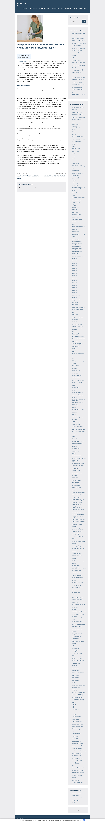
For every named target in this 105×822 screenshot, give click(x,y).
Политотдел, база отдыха (77, 597)
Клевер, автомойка (76, 470)
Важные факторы (23, 57)
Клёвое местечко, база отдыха (78, 472)
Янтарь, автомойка (76, 780)
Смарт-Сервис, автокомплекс (78, 685)
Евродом (74, 444)
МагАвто (74, 490)
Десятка (73, 434)
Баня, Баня (74, 368)
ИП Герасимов (75, 460)
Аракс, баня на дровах (77, 333)
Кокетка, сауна (75, 477)
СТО (73, 707)
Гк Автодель (74, 419)
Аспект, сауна (75, 341)
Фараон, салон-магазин (77, 748)
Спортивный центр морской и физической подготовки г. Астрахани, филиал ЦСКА (78, 694)
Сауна (73, 646)
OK (83, 820)
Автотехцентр (75, 305)
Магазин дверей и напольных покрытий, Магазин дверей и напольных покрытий (78, 494)
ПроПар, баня (75, 607)
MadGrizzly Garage (75, 177)
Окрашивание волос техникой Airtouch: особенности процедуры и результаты (78, 35)
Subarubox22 (74, 192)
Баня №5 (74, 363)
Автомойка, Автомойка (77, 239)
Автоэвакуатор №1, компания (78, 307)
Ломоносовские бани (76, 487)
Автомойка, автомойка (77, 248)
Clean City (74, 146)
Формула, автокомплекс (77, 758)
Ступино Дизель (75, 719)
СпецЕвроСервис (76, 690)
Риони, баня (74, 628)
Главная (25, 8)
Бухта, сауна (74, 383)
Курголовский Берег (76, 483)
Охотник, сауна (75, 583)
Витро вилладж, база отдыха (78, 402)
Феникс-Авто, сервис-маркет (78, 750)
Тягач (73, 731)
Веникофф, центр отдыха (77, 392)
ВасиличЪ (74, 389)
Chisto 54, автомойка (76, 141)
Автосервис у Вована (76, 295)
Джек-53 (73, 436)
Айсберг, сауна (75, 314)
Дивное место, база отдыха (78, 441)
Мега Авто (74, 517)
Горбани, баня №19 (76, 424)
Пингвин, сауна (75, 590)
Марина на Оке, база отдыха (78, 512)
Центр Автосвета (75, 763)
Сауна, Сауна (75, 650)
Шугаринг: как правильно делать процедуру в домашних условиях (78, 94)
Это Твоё (74, 773)
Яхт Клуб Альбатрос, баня (77, 782)
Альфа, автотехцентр (76, 322)
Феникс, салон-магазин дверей (79, 751)
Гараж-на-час (75, 416)
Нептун (73, 560)
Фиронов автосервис (76, 755)
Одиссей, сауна (75, 573)
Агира (73, 312)
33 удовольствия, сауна (77, 112)
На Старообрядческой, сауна (78, 548)
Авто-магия (74, 209)
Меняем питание (55, 8)
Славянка (74, 684)
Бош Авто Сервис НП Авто (78, 380)
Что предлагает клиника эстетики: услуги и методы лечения (77, 89)
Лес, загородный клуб (76, 485)
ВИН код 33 (74, 397)
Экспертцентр (75, 768)
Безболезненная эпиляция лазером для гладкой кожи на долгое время (78, 40)
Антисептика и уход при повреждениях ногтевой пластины (77, 53)
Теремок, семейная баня (77, 726)
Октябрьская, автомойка (77, 577)
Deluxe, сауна (75, 149)
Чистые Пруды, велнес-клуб (78, 767)
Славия (73, 682)
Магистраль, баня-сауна (77, 507)
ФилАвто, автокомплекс (77, 753)
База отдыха (74, 348)
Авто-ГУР (74, 205)
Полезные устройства (66, 8)
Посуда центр (75, 602)
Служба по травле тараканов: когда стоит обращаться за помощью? (78, 79)
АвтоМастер (74, 229)
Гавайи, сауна (75, 412)
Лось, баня (74, 489)
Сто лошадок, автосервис (77, 712)
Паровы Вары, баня (76, 585)
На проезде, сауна (76, 544)
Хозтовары (74, 762)
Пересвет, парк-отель (76, 589)
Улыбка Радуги (75, 738)
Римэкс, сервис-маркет (77, 626)
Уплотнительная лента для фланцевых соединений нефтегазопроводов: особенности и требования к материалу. (78, 72)
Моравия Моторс (75, 533)
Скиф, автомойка (75, 673)
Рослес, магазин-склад (77, 633)
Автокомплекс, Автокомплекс (78, 226)
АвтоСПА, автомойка (76, 299)
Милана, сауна (75, 522)
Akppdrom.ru (74, 126)
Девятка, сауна (75, 433)
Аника (73, 331)
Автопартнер (75, 253)
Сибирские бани (75, 668)
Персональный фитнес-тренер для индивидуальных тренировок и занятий (79, 45)
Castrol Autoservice (76, 138)
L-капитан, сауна (75, 175)
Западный (74, 453)
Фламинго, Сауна (75, 756)
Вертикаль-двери (76, 394)
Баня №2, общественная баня (78, 361)
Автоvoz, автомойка (76, 214)
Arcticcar (74, 129)
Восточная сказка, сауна (77, 411)
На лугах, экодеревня (76, 539)
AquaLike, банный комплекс (78, 127)
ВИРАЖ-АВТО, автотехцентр (78, 399)
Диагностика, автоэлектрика (78, 439)
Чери (73, 765)
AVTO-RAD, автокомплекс (77, 136)
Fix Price (73, 153)
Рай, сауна (74, 609)
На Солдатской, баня (76, 546)
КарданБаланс (75, 466)
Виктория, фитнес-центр (77, 395)
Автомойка (74, 238)
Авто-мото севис (75, 210)
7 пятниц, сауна (75, 122)
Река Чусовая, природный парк (79, 611)
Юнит (73, 778)
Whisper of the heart (76, 202)
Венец (73, 390)
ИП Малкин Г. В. (75, 461)
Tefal (73, 194)
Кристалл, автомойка (76, 478)
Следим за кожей (33, 8)
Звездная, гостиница (76, 456)
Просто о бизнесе (83, 8)
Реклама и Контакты (76, 612)
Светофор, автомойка (77, 656)
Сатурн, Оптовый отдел (77, 645)
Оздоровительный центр (77, 575)
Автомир (74, 233)
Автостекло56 (75, 302)
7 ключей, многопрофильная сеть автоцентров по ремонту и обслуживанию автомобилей (78, 116)
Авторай (74, 255)
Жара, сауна (74, 450)
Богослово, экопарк (76, 377)
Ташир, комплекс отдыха (77, 724)
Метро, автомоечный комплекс (78, 519)
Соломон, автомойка (76, 687)
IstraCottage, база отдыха (77, 173)
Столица (74, 714)
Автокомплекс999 (76, 227)
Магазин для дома (76, 497)
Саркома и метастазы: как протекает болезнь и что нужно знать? (78, 84)
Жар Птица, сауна (76, 448)
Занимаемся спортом (44, 8)
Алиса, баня (74, 321)
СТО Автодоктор (75, 709)
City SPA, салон (75, 144)
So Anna (73, 190)
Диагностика (74, 438)
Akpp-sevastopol (75, 124)
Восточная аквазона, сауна (78, 409)
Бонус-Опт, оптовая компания (78, 378)
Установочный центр (76, 741)
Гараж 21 (74, 414)
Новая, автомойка (76, 565)
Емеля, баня (74, 446)
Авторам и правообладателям (78, 256)
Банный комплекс (76, 355)
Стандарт (74, 704)
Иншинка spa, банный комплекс (79, 458)
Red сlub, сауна (75, 185)
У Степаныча (75, 736)
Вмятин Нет (74, 404)
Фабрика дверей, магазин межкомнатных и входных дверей (77, 745)
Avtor (18, 51)
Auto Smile (74, 131)
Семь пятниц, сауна (76, 663)
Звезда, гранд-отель (76, 455)
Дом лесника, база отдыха (77, 443)
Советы (75, 8)
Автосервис (74, 258)
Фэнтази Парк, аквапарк (77, 760)
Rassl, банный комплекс (77, 183)
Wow (73, 204)
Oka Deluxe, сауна (75, 178)
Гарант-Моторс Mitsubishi (77, 417)
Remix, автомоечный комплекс (78, 187)
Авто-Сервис (75, 212)
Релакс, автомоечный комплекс (79, 614)
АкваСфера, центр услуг (77, 317)
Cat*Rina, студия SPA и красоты (78, 139)
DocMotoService (75, 151)
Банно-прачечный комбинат (78, 353)
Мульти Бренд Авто (76, 534)
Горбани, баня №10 (76, 422)
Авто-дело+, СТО (75, 207)
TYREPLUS (74, 195)
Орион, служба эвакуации (77, 582)
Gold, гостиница (75, 163)
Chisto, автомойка (76, 143)
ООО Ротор (74, 580)
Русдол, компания (76, 638)
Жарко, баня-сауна (76, 451)
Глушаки (74, 421)
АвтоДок (74, 224)
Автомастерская (75, 231)
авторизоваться (42, 187)
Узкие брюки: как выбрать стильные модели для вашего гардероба (78, 65)
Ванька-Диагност (75, 387)
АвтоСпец (74, 300)
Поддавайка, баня (76, 592)
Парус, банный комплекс (77, 587)
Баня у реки (74, 366)
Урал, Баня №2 (75, 739)
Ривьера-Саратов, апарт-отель (79, 624)
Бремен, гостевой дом (77, 382)
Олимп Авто (74, 578)
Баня (73, 356)
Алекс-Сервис (75, 319)
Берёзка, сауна (75, 373)
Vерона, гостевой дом (76, 200)
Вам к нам (74, 385)
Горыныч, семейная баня (77, 426)
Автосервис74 (75, 297)
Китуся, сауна (75, 468)
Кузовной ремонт (75, 482)
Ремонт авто (74, 616)
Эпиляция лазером (22, 61)
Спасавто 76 (74, 689)
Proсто (73, 182)
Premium (74, 180)
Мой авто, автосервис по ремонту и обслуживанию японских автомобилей (77, 529)
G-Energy (74, 161)
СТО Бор (74, 711)
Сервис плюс (75, 665)
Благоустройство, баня (77, 375)
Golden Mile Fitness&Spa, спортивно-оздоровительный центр (78, 167)
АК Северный (75, 316)
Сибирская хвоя (75, 667)
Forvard (73, 160)
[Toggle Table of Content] (28, 55)
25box (73, 110)
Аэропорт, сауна (75, 346)
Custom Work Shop (76, 148)
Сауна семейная (75, 648)
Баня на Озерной (75, 365)
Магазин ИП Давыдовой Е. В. (78, 499)
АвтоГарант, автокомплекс (78, 216)
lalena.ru (21, 3)
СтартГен (74, 706)
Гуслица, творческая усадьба (78, 431)
